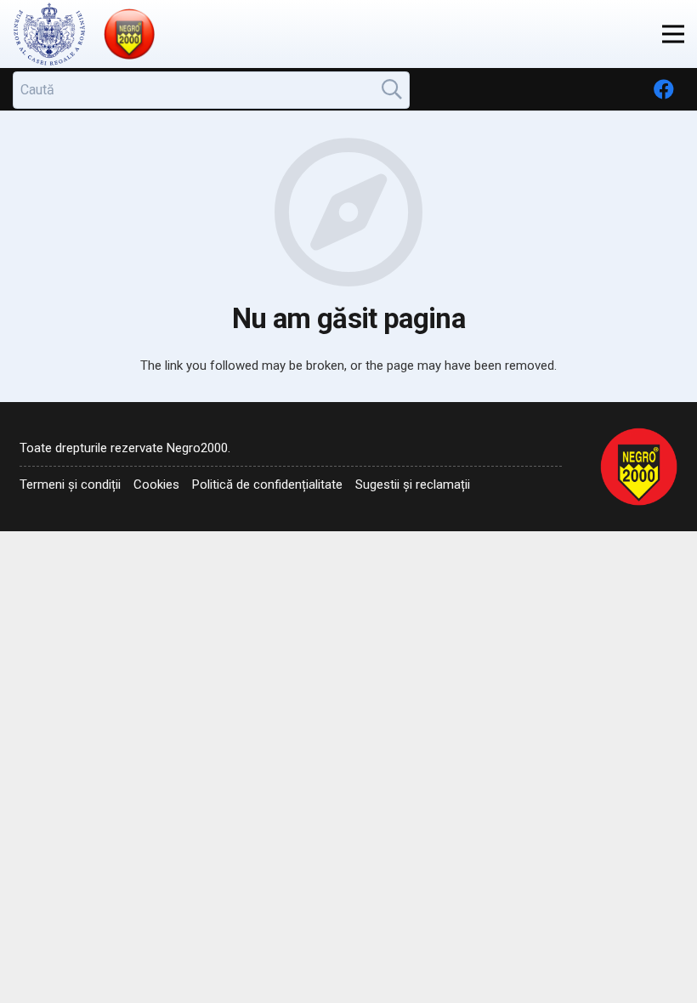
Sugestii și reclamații (412, 484)
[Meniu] (673, 34)
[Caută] (392, 89)
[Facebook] (663, 89)
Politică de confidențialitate (267, 484)
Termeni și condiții (70, 484)
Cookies (156, 484)
